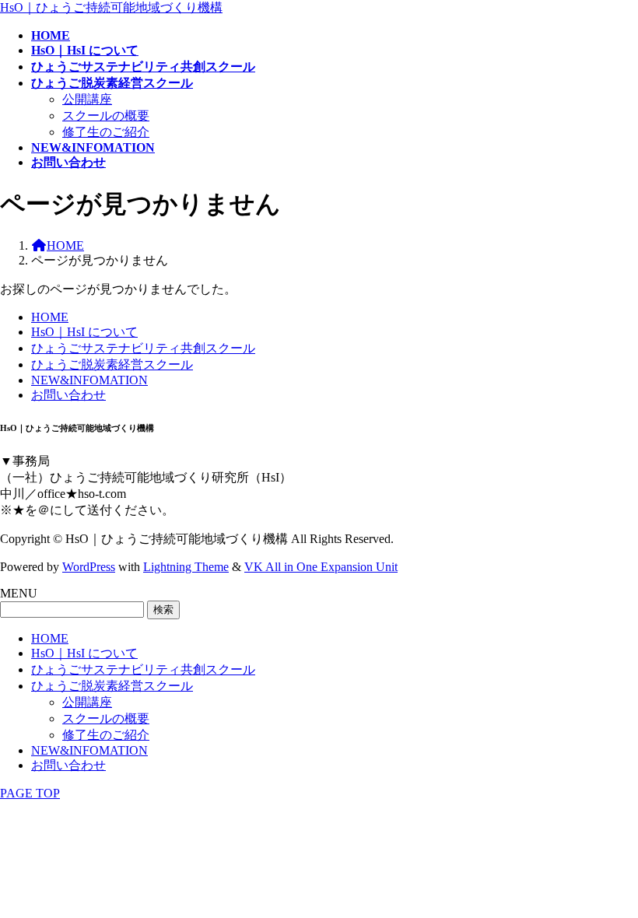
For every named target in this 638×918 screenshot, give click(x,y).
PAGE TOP (30, 793)
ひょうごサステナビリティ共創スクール (143, 348)
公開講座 (87, 99)
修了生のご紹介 (105, 131)
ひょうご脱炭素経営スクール (112, 364)
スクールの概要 (105, 115)
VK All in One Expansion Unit (321, 566)
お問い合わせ (68, 394)
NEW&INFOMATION (89, 380)
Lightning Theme (186, 566)
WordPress (88, 566)
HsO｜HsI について (84, 331)
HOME (49, 317)
